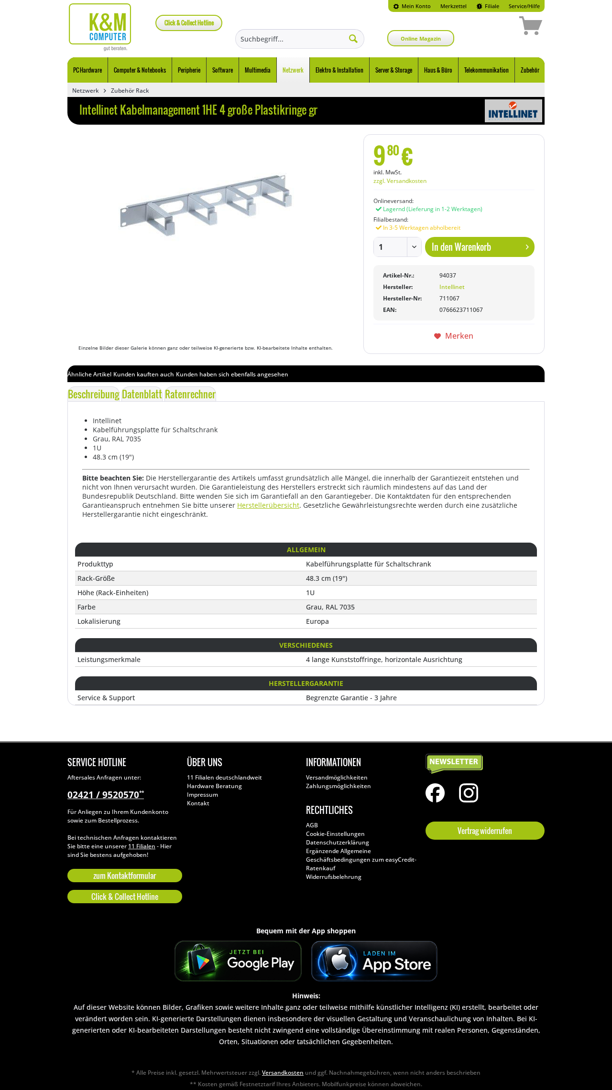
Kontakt (198, 803)
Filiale (491, 6)
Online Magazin (421, 38)
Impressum (202, 795)
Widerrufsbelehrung (333, 877)
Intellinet (452, 287)
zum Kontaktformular (124, 875)
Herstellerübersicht (268, 505)
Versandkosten (283, 1073)
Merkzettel (453, 6)
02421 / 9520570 (105, 795)
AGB (312, 825)
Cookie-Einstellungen (335, 834)
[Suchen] (353, 38)
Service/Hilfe (524, 6)
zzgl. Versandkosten (399, 181)
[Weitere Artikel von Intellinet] (513, 110)
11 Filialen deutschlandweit (224, 777)
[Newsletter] (483, 764)
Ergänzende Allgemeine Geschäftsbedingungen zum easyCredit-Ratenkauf (361, 859)
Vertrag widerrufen (485, 830)
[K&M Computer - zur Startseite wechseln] (100, 27)
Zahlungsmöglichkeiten (338, 786)
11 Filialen (141, 846)
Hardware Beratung (214, 786)
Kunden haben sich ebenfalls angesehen (232, 374)
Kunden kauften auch (143, 374)
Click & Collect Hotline (189, 23)
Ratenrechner (190, 394)
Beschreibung (93, 394)
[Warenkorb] (497, 27)
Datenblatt (142, 394)
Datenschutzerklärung (337, 842)
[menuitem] (412, 6)
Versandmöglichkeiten (337, 777)
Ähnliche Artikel (89, 374)
